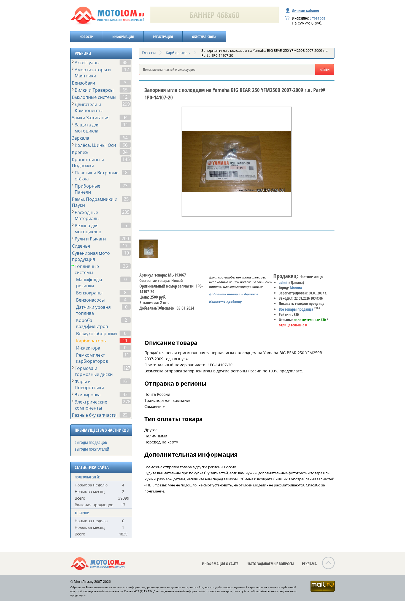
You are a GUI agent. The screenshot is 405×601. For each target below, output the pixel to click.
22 (125, 415)
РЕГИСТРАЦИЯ (163, 36)
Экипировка (88, 395)
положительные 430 (310, 319)
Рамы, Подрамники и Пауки (94, 202)
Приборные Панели (87, 189)
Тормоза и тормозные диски (94, 371)
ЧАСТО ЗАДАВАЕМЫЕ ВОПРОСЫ (270, 563)
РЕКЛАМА (309, 563)
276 (126, 401)
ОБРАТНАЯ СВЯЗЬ (204, 36)
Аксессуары (87, 62)
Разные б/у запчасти (94, 415)
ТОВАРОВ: (82, 512)
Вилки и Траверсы (94, 90)
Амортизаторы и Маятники (93, 73)
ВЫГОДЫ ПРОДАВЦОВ (91, 442)
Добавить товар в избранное (233, 294)
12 (126, 69)
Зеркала (80, 138)
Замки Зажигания (91, 118)
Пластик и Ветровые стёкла (96, 176)
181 (126, 172)
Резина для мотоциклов (88, 229)
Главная (149, 52)
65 (125, 90)
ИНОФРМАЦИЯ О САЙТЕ (220, 563)
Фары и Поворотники (89, 384)
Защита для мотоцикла (87, 128)
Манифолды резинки (89, 283)
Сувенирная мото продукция (91, 256)
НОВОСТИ (86, 36)
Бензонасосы (90, 300)
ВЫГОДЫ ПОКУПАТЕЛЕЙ (92, 449)
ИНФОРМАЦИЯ (123, 36)
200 (125, 238)
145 (126, 159)
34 (125, 117)
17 (125, 245)
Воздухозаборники (96, 334)
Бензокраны (89, 293)
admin (283, 282)
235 (125, 212)
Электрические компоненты (91, 405)
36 (125, 266)
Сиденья (81, 246)
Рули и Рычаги (90, 239)
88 (125, 62)
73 (125, 185)
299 (126, 104)
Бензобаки (83, 83)
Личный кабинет (305, 10)
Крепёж (80, 152)
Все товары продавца (296, 309)
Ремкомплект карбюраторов (92, 358)
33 (125, 394)
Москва (296, 287)
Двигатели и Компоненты (88, 107)
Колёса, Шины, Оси (95, 145)
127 (126, 368)
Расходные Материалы (87, 215)
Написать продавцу (225, 301)
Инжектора (88, 348)
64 (125, 137)
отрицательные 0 (293, 324)
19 (126, 253)
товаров (317, 18)
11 (125, 124)
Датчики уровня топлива (93, 310)
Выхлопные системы (94, 97)
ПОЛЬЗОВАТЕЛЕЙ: (87, 477)
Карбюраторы (91, 341)
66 (125, 145)
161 (125, 381)
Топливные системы (87, 269)
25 (126, 199)
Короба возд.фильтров (92, 323)
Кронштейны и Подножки (88, 162)
